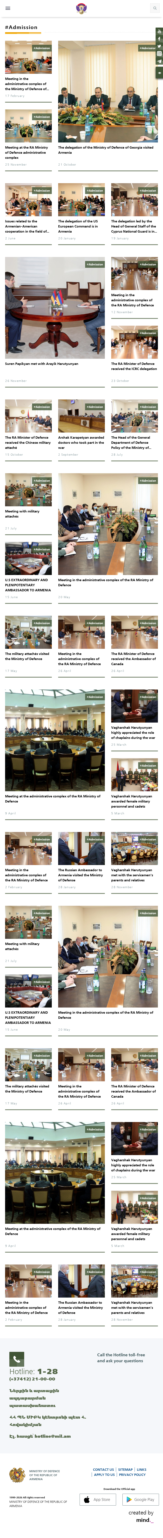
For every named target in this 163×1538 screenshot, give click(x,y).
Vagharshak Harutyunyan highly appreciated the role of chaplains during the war (133, 732)
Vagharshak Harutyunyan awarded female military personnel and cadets (131, 801)
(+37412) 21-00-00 (32, 1379)
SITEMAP (125, 1469)
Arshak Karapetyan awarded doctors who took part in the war (81, 442)
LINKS (141, 1469)
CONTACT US (104, 1469)
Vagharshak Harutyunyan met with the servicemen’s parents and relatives (132, 875)
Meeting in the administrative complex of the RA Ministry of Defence (132, 300)
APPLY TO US (105, 1474)
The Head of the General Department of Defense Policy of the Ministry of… (131, 442)
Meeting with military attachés (22, 513)
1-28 (47, 1371)
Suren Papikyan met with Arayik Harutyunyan (41, 363)
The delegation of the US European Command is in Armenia (78, 226)
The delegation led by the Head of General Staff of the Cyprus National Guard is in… (134, 226)
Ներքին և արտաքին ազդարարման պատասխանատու (34, 1398)
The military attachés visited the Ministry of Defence (27, 656)
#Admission (42, 48)
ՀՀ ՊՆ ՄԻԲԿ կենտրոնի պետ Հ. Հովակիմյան (47, 1420)
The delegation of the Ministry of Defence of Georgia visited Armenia (105, 150)
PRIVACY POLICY (132, 1474)
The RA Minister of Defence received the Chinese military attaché (28, 442)
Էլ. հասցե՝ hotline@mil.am (40, 1436)
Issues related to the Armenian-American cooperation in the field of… (27, 226)
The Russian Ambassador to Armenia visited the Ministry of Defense (80, 875)
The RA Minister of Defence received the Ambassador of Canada (133, 659)
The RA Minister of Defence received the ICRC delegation (134, 366)
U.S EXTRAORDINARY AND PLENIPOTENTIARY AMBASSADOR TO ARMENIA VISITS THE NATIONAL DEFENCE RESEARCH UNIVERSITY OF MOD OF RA (28, 592)
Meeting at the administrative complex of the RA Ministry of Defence (52, 798)
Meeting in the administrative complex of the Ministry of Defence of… (27, 84)
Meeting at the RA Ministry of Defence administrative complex (26, 152)
